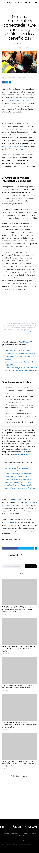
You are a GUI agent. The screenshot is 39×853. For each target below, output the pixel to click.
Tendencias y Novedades (20, 573)
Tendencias (16, 834)
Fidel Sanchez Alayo (16, 12)
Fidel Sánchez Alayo (19, 2)
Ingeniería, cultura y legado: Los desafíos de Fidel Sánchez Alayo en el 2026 (19, 686)
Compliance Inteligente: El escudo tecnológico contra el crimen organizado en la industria (19, 724)
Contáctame (20, 835)
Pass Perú (20, 799)
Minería (27, 12)
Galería (33, 834)
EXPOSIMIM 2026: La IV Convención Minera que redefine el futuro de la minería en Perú (17, 609)
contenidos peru (30, 799)
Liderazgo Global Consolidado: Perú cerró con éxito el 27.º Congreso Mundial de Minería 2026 (19, 763)
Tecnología (6, 834)
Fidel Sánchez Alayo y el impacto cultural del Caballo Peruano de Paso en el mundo (19, 648)
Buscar (31, 566)
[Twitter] (13, 840)
